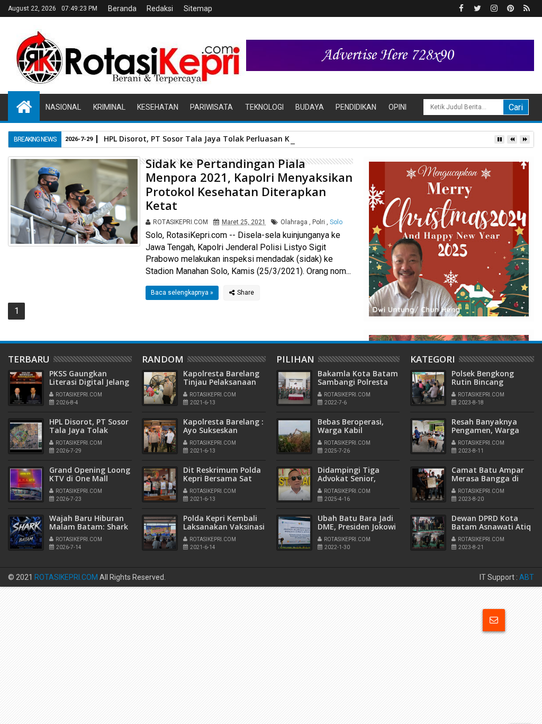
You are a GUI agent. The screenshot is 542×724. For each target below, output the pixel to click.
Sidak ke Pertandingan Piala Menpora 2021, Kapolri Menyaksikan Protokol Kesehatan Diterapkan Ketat (249, 184)
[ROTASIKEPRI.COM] (24, 106)
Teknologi (264, 107)
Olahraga (294, 222)
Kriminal (109, 107)
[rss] (526, 8)
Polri (318, 222)
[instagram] (493, 8)
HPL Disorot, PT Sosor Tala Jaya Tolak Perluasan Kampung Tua (221, 139)
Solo (336, 222)
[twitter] (477, 8)
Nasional (63, 107)
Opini (397, 107)
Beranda (122, 8)
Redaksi (160, 8)
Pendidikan (356, 107)
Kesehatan (157, 107)
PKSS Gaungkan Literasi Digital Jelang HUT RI (89, 382)
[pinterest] (510, 8)
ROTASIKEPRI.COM (66, 577)
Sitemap (198, 8)
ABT (526, 577)
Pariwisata (211, 107)
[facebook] (461, 8)
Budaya (309, 107)
